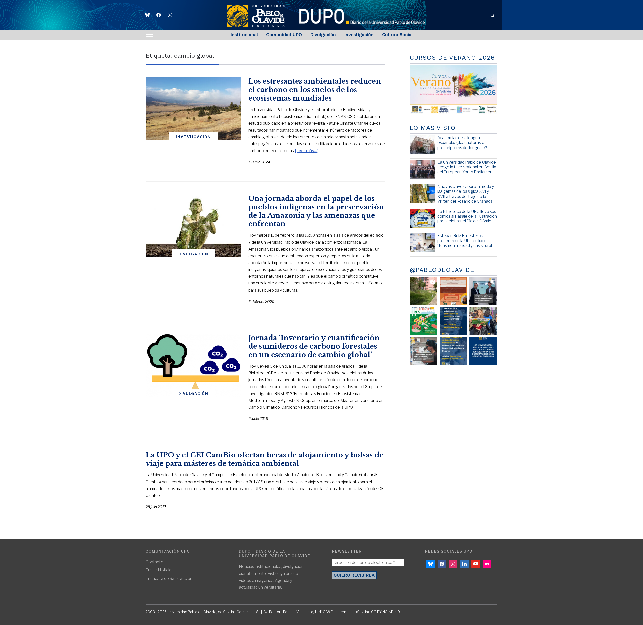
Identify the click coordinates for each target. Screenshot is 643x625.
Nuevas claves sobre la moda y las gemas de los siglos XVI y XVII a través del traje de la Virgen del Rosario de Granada (465, 194)
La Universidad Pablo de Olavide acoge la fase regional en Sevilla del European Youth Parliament (466, 167)
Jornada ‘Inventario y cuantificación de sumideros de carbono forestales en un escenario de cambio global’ (314, 346)
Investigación (359, 34)
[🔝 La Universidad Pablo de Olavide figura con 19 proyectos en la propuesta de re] (423, 351)
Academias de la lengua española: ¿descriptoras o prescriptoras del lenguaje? (462, 142)
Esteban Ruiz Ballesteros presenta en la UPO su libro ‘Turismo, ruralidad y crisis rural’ (465, 240)
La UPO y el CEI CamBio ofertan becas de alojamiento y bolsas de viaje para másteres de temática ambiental (264, 459)
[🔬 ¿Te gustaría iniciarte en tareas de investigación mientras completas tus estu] (453, 351)
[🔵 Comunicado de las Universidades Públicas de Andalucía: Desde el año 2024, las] (483, 351)
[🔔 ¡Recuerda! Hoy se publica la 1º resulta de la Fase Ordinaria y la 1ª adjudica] (483, 321)
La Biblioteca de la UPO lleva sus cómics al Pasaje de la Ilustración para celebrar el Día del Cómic (467, 216)
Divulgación (323, 34)
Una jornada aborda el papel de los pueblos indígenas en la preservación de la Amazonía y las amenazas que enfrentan (316, 211)
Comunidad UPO (284, 34)
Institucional (244, 34)
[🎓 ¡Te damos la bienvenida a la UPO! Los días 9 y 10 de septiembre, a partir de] (423, 321)
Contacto (154, 562)
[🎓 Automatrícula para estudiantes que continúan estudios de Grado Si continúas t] (453, 321)
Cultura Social (397, 34)
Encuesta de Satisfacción (169, 578)
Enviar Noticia (158, 570)
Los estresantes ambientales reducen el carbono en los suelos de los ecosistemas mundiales (314, 90)
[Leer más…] (306, 150)
